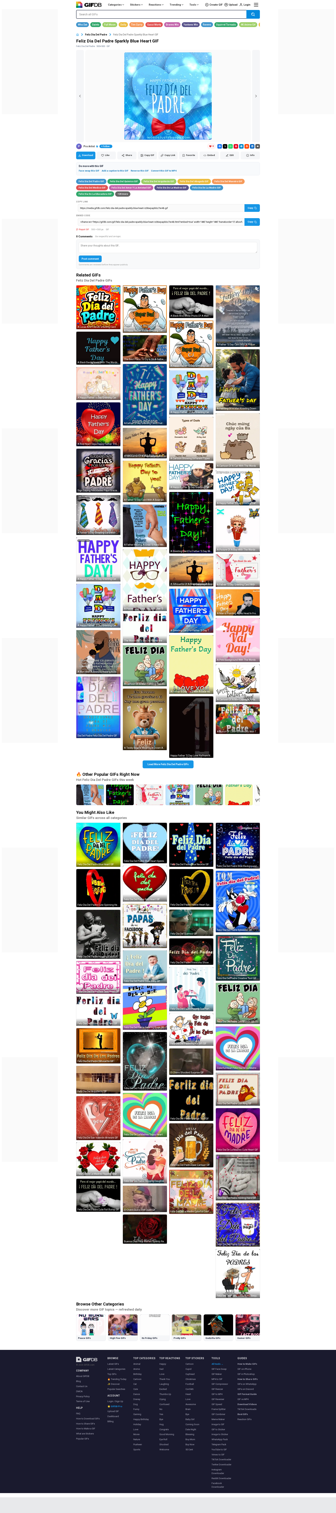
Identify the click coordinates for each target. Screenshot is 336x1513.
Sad (161, 1369)
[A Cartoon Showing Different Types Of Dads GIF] (191, 439)
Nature (136, 1439)
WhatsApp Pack (220, 1439)
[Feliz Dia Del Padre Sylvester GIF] (238, 901)
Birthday (137, 1374)
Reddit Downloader (221, 1478)
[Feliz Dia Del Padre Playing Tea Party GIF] (191, 989)
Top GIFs (111, 1374)
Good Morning (166, 1434)
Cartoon (137, 1379)
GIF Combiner (218, 1414)
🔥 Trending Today (116, 1379)
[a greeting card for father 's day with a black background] (120, 794)
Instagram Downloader (218, 1471)
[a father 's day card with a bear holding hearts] (239, 794)
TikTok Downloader (221, 1459)
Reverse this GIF (140, 170)
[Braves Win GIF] (172, 24)
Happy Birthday (141, 1419)
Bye (161, 1419)
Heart (188, 1394)
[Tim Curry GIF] (136, 24)
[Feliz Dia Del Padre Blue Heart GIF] (98, 845)
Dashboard (113, 1416)
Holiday (137, 1424)
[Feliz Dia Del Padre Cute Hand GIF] (145, 1061)
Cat (135, 1384)
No (160, 1409)
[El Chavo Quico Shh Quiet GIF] (145, 1199)
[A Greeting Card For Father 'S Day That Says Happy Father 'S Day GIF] (191, 611)
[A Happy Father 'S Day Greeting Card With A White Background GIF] (98, 559)
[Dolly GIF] (123, 24)
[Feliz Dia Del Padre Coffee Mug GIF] (238, 1225)
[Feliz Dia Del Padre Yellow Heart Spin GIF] (191, 888)
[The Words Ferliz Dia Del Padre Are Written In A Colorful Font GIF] (145, 628)
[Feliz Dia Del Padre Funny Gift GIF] (191, 1029)
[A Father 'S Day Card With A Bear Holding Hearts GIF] (191, 664)
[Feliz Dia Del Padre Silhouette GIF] (98, 1045)
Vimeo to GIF (218, 1454)
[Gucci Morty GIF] (154, 24)
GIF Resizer (217, 1389)
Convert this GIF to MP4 (164, 170)
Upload (233, 4)
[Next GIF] (256, 96)
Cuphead (190, 1374)
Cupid (188, 1369)
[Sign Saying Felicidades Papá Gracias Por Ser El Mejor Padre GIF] (98, 471)
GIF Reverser (218, 1399)
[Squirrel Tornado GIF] (226, 24)
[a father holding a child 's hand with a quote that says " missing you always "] (90, 794)
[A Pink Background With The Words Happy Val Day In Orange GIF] (238, 640)
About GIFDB (82, 1376)
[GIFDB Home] (77, 34)
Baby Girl (190, 1419)
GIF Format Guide (247, 1394)
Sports (136, 1449)
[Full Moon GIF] (109, 24)
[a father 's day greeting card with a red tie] (150, 794)
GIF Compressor (220, 1384)
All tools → (217, 1364)
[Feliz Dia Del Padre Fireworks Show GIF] (191, 951)
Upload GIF (113, 1411)
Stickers (135, 4)
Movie (136, 1434)
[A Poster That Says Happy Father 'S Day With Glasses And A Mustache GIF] (145, 580)
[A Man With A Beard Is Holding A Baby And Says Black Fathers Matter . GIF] (98, 652)
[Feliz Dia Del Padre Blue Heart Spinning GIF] (145, 843)
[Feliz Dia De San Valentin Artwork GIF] (98, 1118)
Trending (175, 4)
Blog (78, 1381)
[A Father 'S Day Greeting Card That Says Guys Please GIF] (145, 394)
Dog (135, 1404)
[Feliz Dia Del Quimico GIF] (191, 923)
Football (190, 1384)
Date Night (191, 1429)
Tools (192, 4)
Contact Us (81, 1386)
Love (135, 1429)
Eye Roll (163, 1439)
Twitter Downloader (221, 1464)
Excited (163, 1389)
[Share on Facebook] (219, 146)
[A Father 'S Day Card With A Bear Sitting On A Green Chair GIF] (145, 481)
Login (247, 4)
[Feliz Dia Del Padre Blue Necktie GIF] (191, 845)
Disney (136, 1399)
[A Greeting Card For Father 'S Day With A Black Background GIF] (191, 522)
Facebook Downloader (218, 1485)
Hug (161, 1424)
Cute (135, 1389)
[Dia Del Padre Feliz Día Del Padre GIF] (98, 707)
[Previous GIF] (80, 96)
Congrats (164, 1429)
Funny (136, 1409)
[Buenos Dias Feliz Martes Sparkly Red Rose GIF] (145, 1229)
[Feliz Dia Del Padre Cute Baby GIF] (145, 966)
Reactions (155, 4)
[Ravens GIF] (207, 24)
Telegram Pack (219, 1444)
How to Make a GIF (85, 1428)
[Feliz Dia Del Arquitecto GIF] (98, 1080)
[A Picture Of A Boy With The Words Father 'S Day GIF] (238, 530)
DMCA (79, 1391)
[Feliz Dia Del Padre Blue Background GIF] (238, 846)
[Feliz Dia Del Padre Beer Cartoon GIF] (191, 1145)
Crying (162, 1399)
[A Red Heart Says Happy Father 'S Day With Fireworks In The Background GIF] (98, 424)
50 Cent (189, 1449)
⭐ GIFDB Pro (114, 1406)
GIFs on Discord (245, 1389)
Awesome (191, 1404)
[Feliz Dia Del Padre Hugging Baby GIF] (98, 934)
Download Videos (247, 1404)
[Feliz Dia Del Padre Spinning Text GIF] (98, 1011)
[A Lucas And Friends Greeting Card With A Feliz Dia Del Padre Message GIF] (98, 307)
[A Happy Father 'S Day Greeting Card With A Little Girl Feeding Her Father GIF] (98, 383)
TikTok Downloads (246, 1409)
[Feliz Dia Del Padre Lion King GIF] (238, 1089)
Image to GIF (218, 1424)
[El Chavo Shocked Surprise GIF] (191, 1061)
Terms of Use (83, 1401)
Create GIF (216, 4)
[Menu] (256, 4)
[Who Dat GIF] (82, 24)
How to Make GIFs (247, 1364)
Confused (164, 1404)
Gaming (137, 1414)
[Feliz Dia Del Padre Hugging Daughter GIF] (145, 1161)
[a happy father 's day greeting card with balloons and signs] (179, 794)
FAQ (78, 1413)
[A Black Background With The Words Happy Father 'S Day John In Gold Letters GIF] (98, 348)
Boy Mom (190, 1439)
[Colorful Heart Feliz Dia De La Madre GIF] (238, 1048)
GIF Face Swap (219, 1369)
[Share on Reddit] (246, 146)
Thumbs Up (165, 1394)
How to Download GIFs (88, 1418)
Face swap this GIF (89, 170)
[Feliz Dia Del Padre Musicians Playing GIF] (145, 926)
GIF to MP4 (217, 1394)
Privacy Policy (83, 1396)
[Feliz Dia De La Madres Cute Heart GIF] (238, 1130)
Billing (110, 1421)
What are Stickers (85, 1433)
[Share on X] (225, 146)
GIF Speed (217, 1404)
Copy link (82, 201)
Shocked (164, 1444)
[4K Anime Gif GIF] (248, 24)
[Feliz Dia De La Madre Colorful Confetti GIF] (191, 1192)
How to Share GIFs (85, 1423)
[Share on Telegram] (241, 146)
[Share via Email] (257, 146)
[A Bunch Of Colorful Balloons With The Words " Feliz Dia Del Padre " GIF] (238, 719)
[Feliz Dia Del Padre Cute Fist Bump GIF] (98, 1195)
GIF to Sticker (218, 1429)
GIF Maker (217, 1374)
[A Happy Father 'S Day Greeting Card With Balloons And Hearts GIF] (191, 392)
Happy (162, 1364)
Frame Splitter (219, 1409)
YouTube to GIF (219, 1449)
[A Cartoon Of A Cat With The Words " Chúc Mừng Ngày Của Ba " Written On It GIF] (238, 440)
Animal (136, 1364)
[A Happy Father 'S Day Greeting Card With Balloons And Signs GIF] (98, 606)
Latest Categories (116, 1369)
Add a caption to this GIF (115, 170)
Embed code (83, 215)
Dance (136, 1394)
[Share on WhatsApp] (230, 146)
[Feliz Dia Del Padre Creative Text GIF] (238, 958)
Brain (188, 1409)
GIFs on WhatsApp (247, 1384)
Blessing (190, 1434)
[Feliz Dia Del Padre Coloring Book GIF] (145, 1008)
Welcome (164, 1449)
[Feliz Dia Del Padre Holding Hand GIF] (238, 1177)
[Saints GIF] (95, 24)
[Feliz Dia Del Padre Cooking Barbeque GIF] (238, 1273)
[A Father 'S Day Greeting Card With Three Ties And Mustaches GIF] (98, 515)
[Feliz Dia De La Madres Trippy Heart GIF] (145, 1115)
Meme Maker (218, 1419)
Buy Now (190, 1444)
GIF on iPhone (244, 1369)
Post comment (90, 258)
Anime (136, 1369)
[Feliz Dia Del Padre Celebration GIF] (238, 1003)
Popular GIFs (82, 1438)
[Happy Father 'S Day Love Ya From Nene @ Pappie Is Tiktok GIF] (191, 727)
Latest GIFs (113, 1364)
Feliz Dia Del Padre (96, 34)
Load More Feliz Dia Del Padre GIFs (168, 764)
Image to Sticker (220, 1434)
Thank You (164, 1379)
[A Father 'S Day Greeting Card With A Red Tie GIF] (238, 570)
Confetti (190, 1389)
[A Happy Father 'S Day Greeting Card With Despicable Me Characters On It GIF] (191, 476)
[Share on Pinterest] (236, 146)
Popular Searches (116, 1389)
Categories (115, 4)
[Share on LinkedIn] (252, 146)
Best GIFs (242, 1414)
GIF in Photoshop (246, 1374)
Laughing (164, 1384)
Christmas (191, 1379)
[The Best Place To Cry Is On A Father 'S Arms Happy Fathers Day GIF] (145, 348)
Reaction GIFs (244, 1419)
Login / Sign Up (115, 1401)
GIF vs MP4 (242, 1399)
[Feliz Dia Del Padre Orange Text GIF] (191, 1099)
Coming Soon (192, 1424)
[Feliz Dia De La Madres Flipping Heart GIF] (98, 1159)
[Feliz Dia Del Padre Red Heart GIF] (145, 884)
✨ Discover (113, 1384)
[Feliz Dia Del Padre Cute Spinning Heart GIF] (98, 888)
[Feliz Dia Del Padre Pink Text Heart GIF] (98, 977)
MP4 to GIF (217, 1379)
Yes (161, 1414)
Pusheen (137, 1444)
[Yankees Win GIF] (191, 24)
